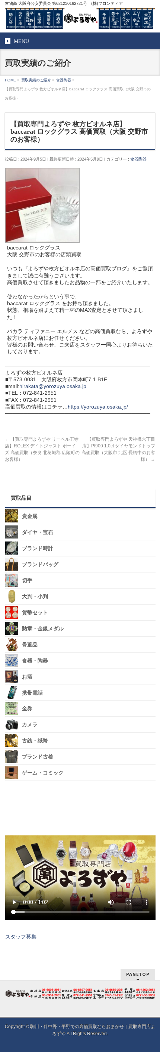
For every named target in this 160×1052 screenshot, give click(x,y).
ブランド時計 (37, 548)
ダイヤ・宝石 (37, 532)
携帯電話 (32, 692)
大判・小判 (35, 596)
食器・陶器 (35, 661)
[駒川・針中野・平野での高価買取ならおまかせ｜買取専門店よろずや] (80, 20)
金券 (27, 708)
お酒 (27, 677)
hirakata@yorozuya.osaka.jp (52, 386)
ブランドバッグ (40, 564)
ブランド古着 (37, 757)
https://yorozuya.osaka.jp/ (98, 407)
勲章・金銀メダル (43, 628)
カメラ (30, 724)
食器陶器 (138, 159)
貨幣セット (35, 612)
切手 (27, 580)
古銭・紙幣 (35, 741)
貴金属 (30, 516)
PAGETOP (138, 974)
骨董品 (30, 645)
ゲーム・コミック (43, 773)
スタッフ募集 (20, 937)
